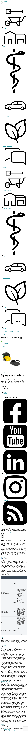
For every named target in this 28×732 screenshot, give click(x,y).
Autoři (4, 391)
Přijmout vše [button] (12, 532)
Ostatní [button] (2, 724)
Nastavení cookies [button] (5, 532)
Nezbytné (4, 558)
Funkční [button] (2, 637)
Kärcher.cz (5, 395)
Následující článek (5, 334)
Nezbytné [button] (3, 557)
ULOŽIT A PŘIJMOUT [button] (6, 729)
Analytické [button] (3, 651)
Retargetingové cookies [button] (6, 681)
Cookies (5, 393)
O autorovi (3, 346)
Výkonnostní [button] (3, 645)
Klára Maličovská (6, 344)
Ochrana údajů (6, 392)
